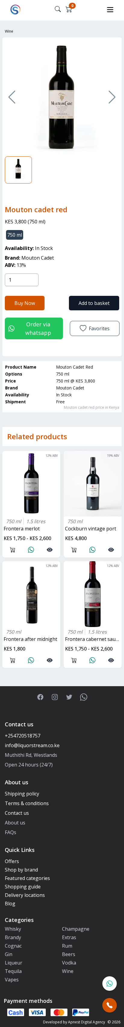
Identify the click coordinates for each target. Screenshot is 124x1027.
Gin (8, 954)
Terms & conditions (27, 803)
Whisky (13, 929)
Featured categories (27, 878)
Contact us (17, 813)
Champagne (75, 929)
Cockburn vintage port (90, 528)
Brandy (13, 937)
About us (15, 822)
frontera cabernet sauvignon (93, 639)
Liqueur (13, 962)
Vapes (12, 979)
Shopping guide (23, 886)
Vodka (69, 962)
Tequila (13, 971)
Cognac (13, 945)
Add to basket (94, 303)
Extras (69, 937)
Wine (9, 31)
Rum (67, 945)
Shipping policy (22, 793)
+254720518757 (22, 735)
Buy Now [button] (24, 303)
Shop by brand (21, 869)
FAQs (10, 832)
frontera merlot (22, 528)
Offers (12, 861)
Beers (68, 954)
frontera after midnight (30, 639)
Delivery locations (25, 895)
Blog (10, 903)
